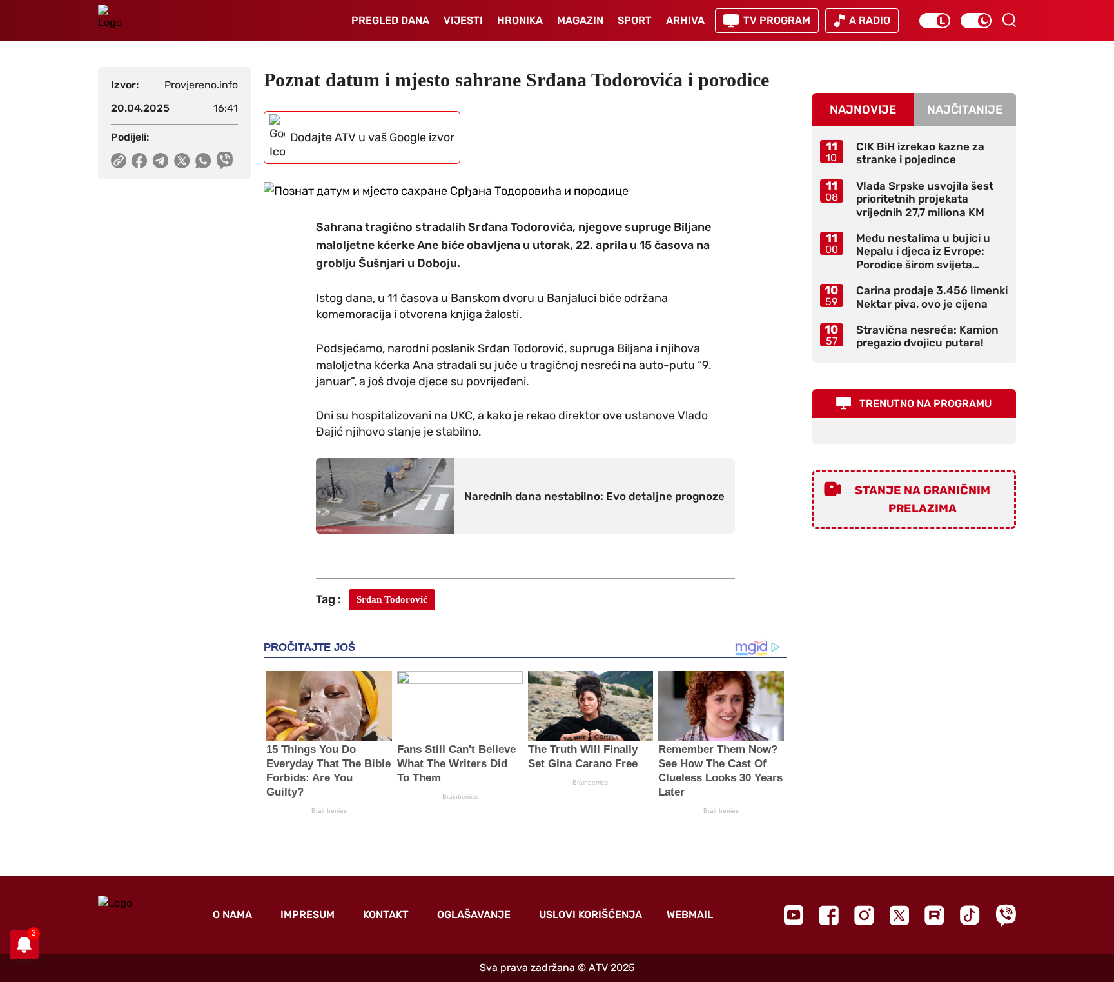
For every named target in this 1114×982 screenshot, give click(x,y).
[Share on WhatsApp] (203, 160)
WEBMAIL (690, 914)
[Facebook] (829, 915)
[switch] (934, 20)
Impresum (307, 914)
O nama (232, 914)
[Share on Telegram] (161, 160)
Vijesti (463, 20)
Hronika (520, 20)
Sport (635, 20)
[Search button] (1009, 20)
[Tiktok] (970, 915)
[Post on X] (182, 160)
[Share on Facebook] (140, 160)
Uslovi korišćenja (590, 914)
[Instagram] (864, 915)
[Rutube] (934, 915)
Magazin (580, 20)
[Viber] (1005, 915)
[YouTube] (793, 915)
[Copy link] (118, 160)
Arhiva (685, 20)
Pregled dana (390, 20)
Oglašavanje (474, 914)
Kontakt (386, 914)
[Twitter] (899, 915)
